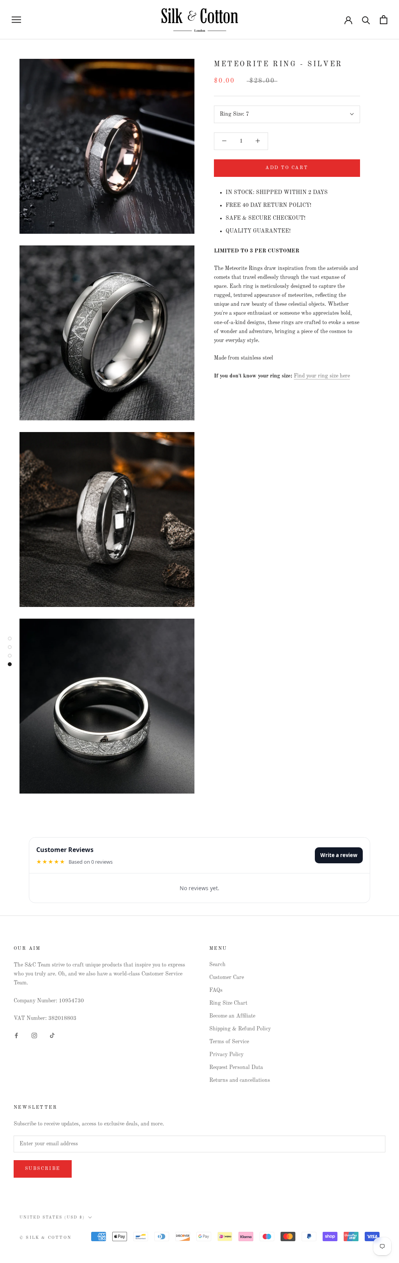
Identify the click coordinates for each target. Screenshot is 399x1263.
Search (217, 964)
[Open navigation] (16, 19)
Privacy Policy (226, 1054)
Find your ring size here (322, 376)
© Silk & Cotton (45, 1238)
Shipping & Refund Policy (240, 1029)
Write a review (338, 855)
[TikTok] (52, 1035)
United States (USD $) (52, 1217)
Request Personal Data (236, 1067)
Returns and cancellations (239, 1080)
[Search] (366, 20)
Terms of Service (229, 1041)
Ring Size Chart (228, 1003)
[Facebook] (16, 1035)
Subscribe (42, 1168)
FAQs (215, 990)
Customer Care (226, 977)
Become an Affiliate (232, 1016)
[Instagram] (34, 1035)
